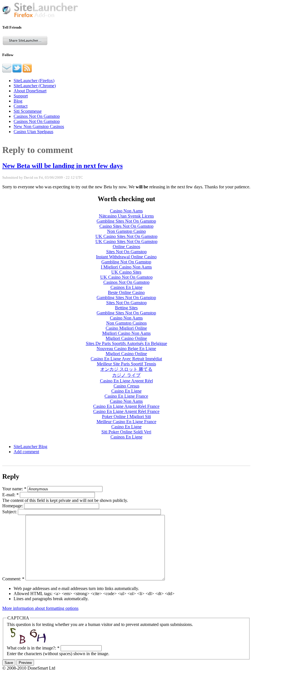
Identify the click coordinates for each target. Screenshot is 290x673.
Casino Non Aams (126, 210)
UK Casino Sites (126, 272)
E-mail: (10, 494)
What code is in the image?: (33, 648)
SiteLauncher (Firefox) (34, 80)
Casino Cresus (126, 386)
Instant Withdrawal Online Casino (126, 256)
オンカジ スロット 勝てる (126, 369)
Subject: (10, 511)
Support (21, 95)
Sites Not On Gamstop (126, 251)
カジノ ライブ (126, 375)
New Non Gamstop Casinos (39, 126)
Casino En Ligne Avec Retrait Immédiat (126, 358)
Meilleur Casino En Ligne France (126, 421)
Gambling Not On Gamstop (126, 261)
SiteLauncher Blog (30, 446)
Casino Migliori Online (126, 328)
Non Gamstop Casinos (126, 323)
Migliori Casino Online (126, 338)
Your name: (14, 488)
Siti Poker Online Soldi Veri (126, 431)
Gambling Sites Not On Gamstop (126, 221)
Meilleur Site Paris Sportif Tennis (126, 363)
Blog (18, 101)
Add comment (26, 451)
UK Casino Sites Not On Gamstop (126, 236)
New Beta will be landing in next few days (62, 165)
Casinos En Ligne (126, 287)
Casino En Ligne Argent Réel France (126, 406)
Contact (20, 106)
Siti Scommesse (28, 111)
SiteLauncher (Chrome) (35, 85)
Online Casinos (126, 246)
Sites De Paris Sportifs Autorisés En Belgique (126, 343)
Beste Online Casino (126, 292)
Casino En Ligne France (126, 396)
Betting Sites (126, 307)
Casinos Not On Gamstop (37, 116)
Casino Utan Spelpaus (33, 131)
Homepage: (13, 505)
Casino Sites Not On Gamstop (126, 226)
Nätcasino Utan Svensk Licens (126, 216)
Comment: (13, 578)
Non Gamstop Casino (126, 231)
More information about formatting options (40, 608)
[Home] (40, 16)
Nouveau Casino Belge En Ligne (126, 348)
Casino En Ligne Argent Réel (126, 380)
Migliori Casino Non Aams (126, 333)
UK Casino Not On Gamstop (126, 277)
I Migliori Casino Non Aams (126, 267)
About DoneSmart (30, 90)
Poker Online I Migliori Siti (126, 416)
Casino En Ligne (126, 391)
